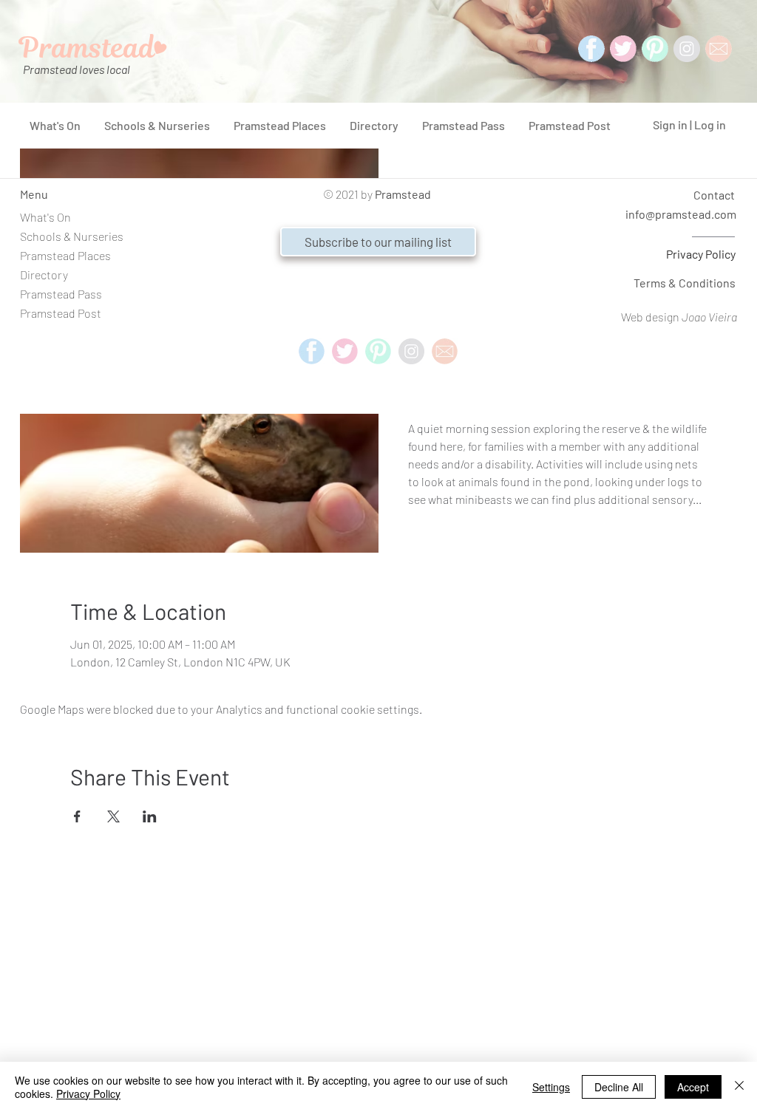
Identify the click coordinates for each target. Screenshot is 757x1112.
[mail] (718, 48)
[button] (378, 241)
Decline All (618, 1086)
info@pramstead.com (680, 214)
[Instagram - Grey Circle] (686, 48)
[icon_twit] (623, 48)
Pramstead (403, 194)
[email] (445, 351)
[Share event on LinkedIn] (150, 816)
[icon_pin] (655, 48)
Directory (44, 274)
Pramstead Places (65, 255)
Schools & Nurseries (71, 236)
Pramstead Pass (61, 294)
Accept (693, 1086)
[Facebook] (591, 48)
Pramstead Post (60, 313)
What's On (45, 217)
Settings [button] (551, 1086)
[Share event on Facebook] (77, 816)
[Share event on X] (113, 816)
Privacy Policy (701, 254)
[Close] (739, 1087)
